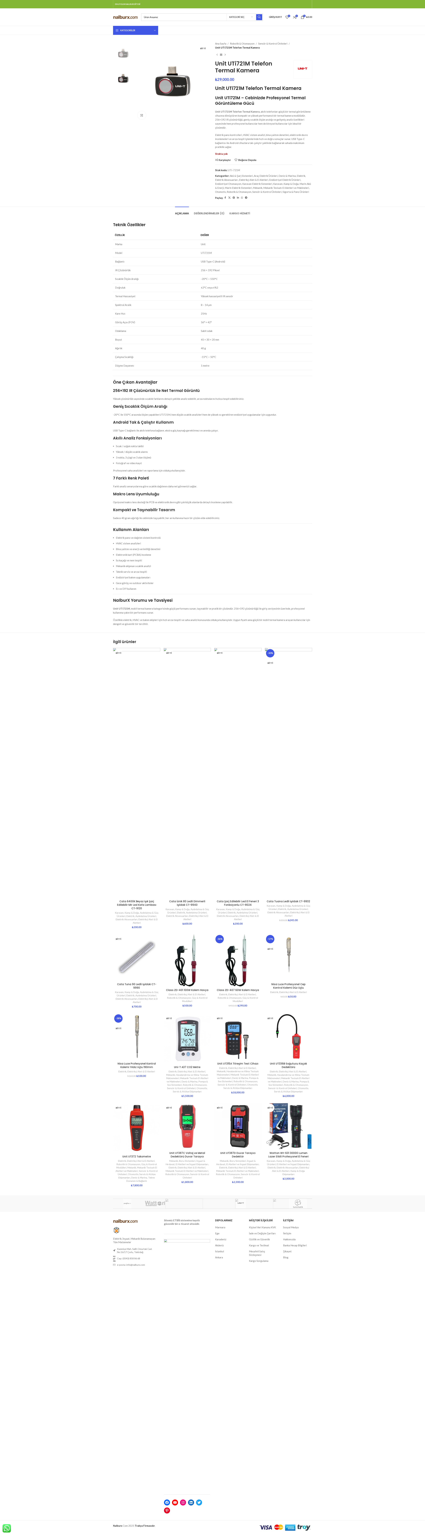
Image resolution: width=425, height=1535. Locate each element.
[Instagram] (183, 1502)
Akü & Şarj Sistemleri (241, 175)
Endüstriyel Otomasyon (228, 183)
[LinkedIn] (191, 1502)
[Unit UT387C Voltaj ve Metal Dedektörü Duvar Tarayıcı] (187, 1126)
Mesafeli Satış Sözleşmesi (257, 1253)
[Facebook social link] (225, 197)
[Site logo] (125, 16)
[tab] (182, 212)
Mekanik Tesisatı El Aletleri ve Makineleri (286, 187)
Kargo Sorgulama (258, 1260)
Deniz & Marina (287, 175)
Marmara (220, 1227)
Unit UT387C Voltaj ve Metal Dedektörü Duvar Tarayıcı (187, 1154)
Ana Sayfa (220, 43)
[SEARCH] (259, 17)
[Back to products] (221, 55)
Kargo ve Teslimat (259, 1245)
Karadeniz (220, 1239)
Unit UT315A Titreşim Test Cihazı (237, 1063)
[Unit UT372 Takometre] (136, 1128)
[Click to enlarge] (142, 115)
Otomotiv (220, 191)
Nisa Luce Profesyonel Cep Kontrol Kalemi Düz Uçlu (288, 985)
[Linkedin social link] (238, 197)
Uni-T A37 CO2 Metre (187, 1067)
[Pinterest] (167, 1510)
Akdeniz (219, 1245)
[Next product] (225, 55)
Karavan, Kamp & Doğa (286, 183)
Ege (217, 1233)
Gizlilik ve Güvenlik (259, 1239)
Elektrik (301, 175)
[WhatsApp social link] (242, 197)
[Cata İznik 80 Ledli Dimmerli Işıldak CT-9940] (187, 773)
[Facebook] (167, 1502)
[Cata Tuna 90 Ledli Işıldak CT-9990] (136, 957)
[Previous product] (217, 55)
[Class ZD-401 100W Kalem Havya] (187, 960)
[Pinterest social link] (234, 197)
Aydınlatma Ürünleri (145, 916)
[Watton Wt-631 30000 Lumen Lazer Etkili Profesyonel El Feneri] (288, 1126)
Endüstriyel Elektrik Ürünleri (284, 179)
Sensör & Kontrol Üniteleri (272, 43)
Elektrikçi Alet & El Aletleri (253, 179)
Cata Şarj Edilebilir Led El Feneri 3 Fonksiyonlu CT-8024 (238, 903)
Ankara (219, 1257)
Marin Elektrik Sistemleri (238, 187)
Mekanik (257, 187)
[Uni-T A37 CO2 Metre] (187, 1038)
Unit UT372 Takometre (136, 1156)
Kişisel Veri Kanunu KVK (262, 1227)
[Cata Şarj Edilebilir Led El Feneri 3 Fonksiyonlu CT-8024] (238, 773)
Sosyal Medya (291, 1227)
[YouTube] (175, 1502)
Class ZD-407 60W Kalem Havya (238, 990)
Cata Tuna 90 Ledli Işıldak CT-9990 (136, 985)
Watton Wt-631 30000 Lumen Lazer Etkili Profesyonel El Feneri (288, 1154)
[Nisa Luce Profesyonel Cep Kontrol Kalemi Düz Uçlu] (288, 957)
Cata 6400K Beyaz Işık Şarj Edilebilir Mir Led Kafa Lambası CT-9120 (136, 905)
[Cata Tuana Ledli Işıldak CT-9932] (288, 773)
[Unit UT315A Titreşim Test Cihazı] (238, 1036)
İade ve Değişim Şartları (262, 1233)
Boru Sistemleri (187, 1160)
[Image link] (125, 1220)
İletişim (287, 1233)
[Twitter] (199, 1502)
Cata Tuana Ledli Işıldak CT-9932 (288, 901)
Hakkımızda (289, 1239)
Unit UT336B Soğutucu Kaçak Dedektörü (288, 1065)
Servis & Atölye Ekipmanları (187, 1091)
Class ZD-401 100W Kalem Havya (187, 990)
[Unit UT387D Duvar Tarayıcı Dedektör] (238, 1126)
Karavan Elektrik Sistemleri (257, 183)
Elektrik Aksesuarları (226, 179)
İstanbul (219, 1251)
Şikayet (287, 1251)
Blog (285, 1257)
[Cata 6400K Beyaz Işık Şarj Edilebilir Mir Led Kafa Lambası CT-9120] (136, 773)
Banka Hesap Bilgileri (295, 1245)
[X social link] (229, 197)
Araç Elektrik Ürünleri (266, 175)
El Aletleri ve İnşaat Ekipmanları (192, 1164)
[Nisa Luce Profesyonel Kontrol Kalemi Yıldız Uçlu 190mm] (136, 1036)
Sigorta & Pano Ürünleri (296, 191)
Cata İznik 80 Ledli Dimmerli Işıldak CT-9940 (187, 903)
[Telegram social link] (246, 197)
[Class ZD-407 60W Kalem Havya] (238, 960)
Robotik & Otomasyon (242, 43)
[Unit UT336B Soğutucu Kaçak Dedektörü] (288, 1036)
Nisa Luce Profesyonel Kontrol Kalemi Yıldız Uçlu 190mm (137, 1065)
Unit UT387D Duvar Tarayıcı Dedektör (238, 1154)
